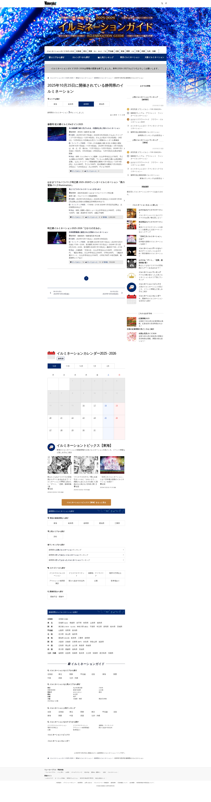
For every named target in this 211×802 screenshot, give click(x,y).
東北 (85, 51)
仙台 (66, 623)
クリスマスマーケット (76, 574)
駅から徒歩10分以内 (76, 581)
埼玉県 (99, 626)
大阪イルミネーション (154, 57)
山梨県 (61, 630)
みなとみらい (77, 692)
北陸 (117, 51)
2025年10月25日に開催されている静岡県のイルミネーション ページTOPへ (100, 753)
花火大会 (86, 772)
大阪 (132, 51)
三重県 (117, 523)
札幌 (66, 619)
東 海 (50, 638)
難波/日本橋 (103, 699)
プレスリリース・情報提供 (101, 782)
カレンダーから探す (81, 57)
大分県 (88, 653)
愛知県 (101, 104)
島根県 (88, 645)
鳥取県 (81, 645)
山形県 (92, 623)
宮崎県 (95, 653)
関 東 (50, 626)
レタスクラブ (49, 778)
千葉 (104, 51)
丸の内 (72, 627)
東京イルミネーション (130, 57)
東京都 (61, 626)
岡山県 (67, 645)
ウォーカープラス (50, 772)
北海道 (78, 51)
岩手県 (79, 623)
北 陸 (50, 634)
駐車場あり (115, 581)
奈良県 (85, 641)
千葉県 (92, 626)
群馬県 (106, 626)
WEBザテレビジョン (72, 778)
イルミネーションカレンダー (58, 741)
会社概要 (132, 782)
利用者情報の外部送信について (145, 782)
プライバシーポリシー (69, 782)
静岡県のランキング (65, 550)
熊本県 (81, 653)
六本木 (67, 627)
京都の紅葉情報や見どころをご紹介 (140, 329)
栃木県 (112, 626)
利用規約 (58, 782)
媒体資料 (113, 782)
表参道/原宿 (51, 690)
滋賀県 (101, 641)
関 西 (50, 641)
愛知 (48, 694)
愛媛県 (67, 649)
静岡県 (86, 523)
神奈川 (100, 51)
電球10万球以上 (115, 573)
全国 (49, 712)
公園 (96, 581)
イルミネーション (112, 772)
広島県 (61, 645)
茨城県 (119, 626)
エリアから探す (58, 57)
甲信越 (110, 51)
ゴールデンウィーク (76, 772)
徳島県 (74, 649)
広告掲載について (122, 782)
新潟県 (74, 630)
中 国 (50, 645)
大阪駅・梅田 (77, 699)
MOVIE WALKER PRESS (86, 778)
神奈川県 (80, 626)
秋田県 (85, 623)
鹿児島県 (103, 653)
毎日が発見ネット (100, 778)
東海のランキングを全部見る (151, 178)
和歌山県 (93, 641)
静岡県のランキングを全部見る (150, 135)
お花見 (67, 772)
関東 (90, 51)
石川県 (61, 634)
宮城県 (61, 623)
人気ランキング (107, 57)
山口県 (74, 645)
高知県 (81, 649)
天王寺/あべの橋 (52, 701)
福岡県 (61, 653)
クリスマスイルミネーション (57, 574)
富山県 (67, 634)
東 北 (50, 623)
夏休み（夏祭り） (96, 772)
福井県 (74, 634)
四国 (143, 51)
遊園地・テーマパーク (96, 574)
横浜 (86, 627)
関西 (128, 51)
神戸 (79, 642)
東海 (122, 51)
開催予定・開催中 (57, 596)
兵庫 (48, 696)
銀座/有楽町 (77, 690)
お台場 (101, 690)
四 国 (50, 649)
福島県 (99, 623)
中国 (137, 51)
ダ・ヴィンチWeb (60, 778)
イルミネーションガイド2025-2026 (60, 51)
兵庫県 (74, 641)
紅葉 (104, 772)
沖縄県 (110, 653)
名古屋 (67, 638)
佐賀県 (67, 653)
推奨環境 (80, 782)
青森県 (72, 623)
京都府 (67, 641)
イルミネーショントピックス (58, 734)
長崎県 (74, 653)
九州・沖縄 (151, 51)
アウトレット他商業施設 (57, 582)
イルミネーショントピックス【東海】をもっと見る (86, 502)
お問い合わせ (88, 782)
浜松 (55, 536)
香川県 (61, 649)
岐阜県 (70, 104)
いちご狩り (60, 772)
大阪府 (61, 641)
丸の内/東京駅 (77, 688)
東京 (95, 51)
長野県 (67, 630)
